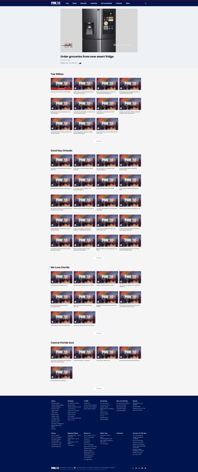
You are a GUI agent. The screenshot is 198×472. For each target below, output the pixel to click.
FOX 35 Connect (104, 443)
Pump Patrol (87, 403)
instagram (139, 468)
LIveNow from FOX (56, 444)
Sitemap (53, 428)
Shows (53, 433)
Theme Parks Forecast (73, 410)
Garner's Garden (104, 414)
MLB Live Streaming (138, 440)
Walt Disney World (121, 407)
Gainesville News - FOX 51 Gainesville (74, 436)
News (53, 401)
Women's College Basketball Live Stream (138, 450)
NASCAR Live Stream (138, 442)
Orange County (55, 416)
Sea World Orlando (121, 408)
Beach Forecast (72, 412)
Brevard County (55, 408)
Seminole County (55, 420)
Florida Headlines (55, 403)
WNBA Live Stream (137, 452)
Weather (71, 401)
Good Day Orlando (56, 439)
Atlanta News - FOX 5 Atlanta (73, 442)
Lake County (54, 412)
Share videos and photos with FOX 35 (106, 441)
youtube (142, 468)
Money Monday (104, 419)
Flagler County (55, 410)
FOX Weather (71, 416)
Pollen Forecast (71, 414)
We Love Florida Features (123, 403)
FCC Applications (88, 459)
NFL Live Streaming (138, 435)
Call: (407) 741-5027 (105, 435)
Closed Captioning (88, 456)
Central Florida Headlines (57, 405)
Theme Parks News (121, 405)
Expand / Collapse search (146, 3)
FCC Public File (87, 457)
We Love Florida (104, 403)
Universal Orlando (121, 410)
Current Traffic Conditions (90, 405)
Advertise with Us (88, 450)
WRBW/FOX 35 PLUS (89, 454)
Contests (120, 433)
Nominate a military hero (57, 423)
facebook (133, 468)
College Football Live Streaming (138, 438)
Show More (99, 141)
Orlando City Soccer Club (139, 408)
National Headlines (56, 407)
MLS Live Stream (137, 454)
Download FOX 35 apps (90, 448)
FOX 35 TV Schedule (56, 437)
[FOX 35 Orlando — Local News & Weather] (56, 3)
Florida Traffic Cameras (90, 408)
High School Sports (137, 410)
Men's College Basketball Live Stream (139, 446)
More (128, 3)
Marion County (55, 414)
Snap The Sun (71, 420)
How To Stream (55, 435)
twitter (136, 468)
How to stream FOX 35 (89, 435)
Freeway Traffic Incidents (90, 407)
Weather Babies (104, 407)
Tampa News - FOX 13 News (73, 439)
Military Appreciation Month (56, 426)
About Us (87, 433)
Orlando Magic (136, 406)
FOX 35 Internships (88, 444)
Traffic (86, 401)
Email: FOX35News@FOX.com (106, 438)
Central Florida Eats (56, 446)
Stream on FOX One (139, 433)
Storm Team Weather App (74, 418)
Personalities (87, 441)
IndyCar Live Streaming (138, 444)
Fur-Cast (102, 415)
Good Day (103, 401)
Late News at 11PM (56, 443)
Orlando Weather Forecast (74, 407)
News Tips (103, 433)
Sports (135, 401)
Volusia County (55, 421)
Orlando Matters (55, 441)
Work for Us (87, 443)
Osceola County (55, 418)
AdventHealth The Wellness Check (107, 409)
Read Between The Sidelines (137, 403)
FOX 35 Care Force (105, 405)
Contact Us (86, 439)
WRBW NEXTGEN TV (89, 452)
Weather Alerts (71, 405)
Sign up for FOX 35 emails (90, 446)
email (145, 468)
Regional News (73, 433)
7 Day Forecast (71, 408)
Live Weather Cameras (73, 403)
